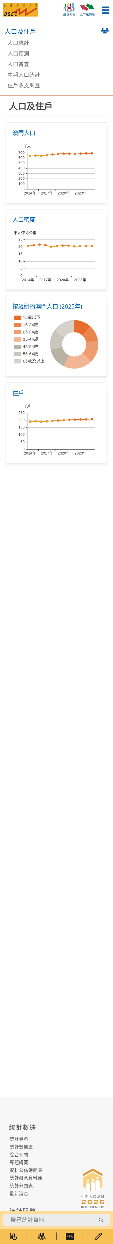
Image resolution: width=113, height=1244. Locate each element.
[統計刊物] (42, 1236)
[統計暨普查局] (20, 9)
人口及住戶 (20, 31)
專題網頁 (19, 1162)
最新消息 (19, 1193)
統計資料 (19, 1139)
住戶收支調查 (24, 85)
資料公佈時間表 (26, 1170)
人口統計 (18, 42)
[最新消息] (70, 1236)
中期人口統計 (24, 74)
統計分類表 (21, 1186)
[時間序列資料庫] (14, 1236)
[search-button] (101, 1220)
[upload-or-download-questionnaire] (87, 8)
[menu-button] (105, 10)
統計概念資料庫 (26, 1178)
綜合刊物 (19, 1155)
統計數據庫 (21, 1147)
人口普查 (18, 64)
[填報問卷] (99, 1236)
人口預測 (18, 53)
